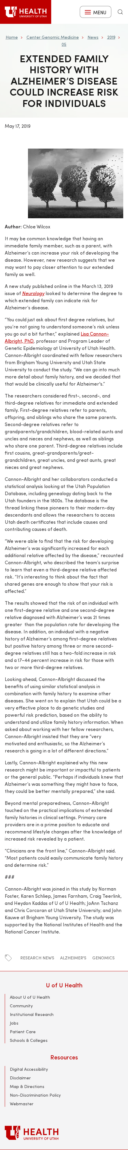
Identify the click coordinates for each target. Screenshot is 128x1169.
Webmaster (21, 1103)
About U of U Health (30, 997)
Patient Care (23, 1031)
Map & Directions (27, 1086)
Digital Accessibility (29, 1069)
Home (12, 37)
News (93, 37)
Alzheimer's (73, 958)
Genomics (103, 958)
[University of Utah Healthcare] (64, 1133)
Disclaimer (20, 1078)
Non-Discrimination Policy (35, 1095)
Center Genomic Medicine (52, 37)
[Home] (25, 12)
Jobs (14, 1023)
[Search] (120, 12)
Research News (37, 958)
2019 (111, 37)
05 (64, 44)
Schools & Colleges (29, 1040)
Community (21, 1006)
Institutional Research (32, 1014)
